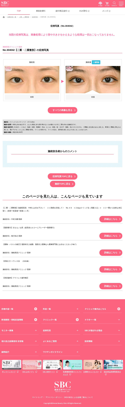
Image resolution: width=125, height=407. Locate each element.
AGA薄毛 (83, 10)
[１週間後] (93, 79)
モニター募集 (7, 330)
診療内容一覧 (11, 17)
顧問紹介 (5, 351)
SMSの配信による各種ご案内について (78, 397)
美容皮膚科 (40, 10)
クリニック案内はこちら (95, 308)
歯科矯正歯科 (61, 10)
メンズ (105, 10)
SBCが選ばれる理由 (93, 330)
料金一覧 (47, 308)
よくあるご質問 (50, 341)
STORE (107, 5)
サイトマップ (37, 397)
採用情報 (88, 341)
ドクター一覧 (90, 319)
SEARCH (114, 5)
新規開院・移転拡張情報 (12, 319)
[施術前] (32, 79)
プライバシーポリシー (53, 397)
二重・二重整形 (24, 17)
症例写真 (35, 17)
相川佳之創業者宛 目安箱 (12, 341)
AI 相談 (100, 5)
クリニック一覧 (50, 319)
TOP (19, 10)
